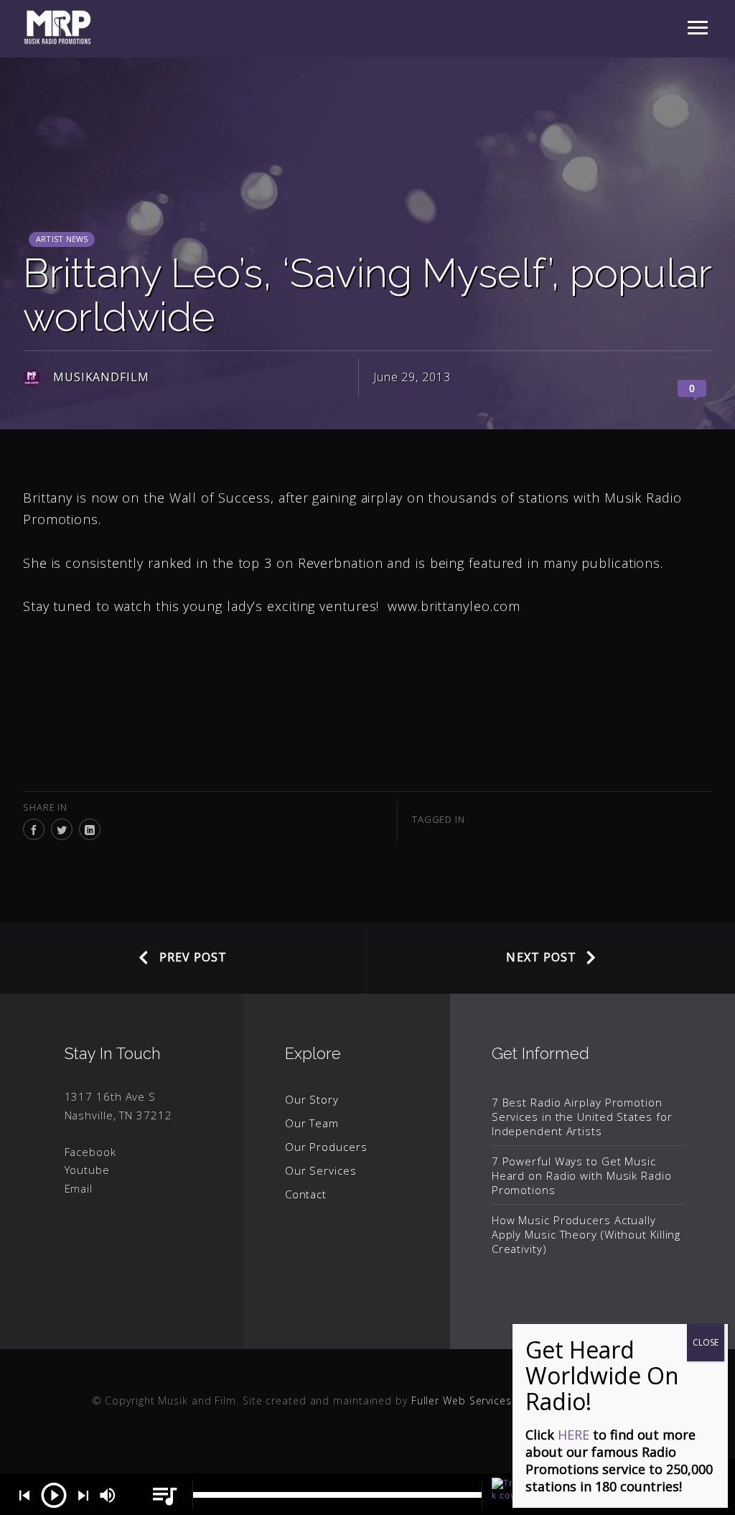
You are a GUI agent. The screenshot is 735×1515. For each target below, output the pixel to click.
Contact (306, 1194)
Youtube (87, 1169)
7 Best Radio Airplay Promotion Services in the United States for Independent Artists (582, 1116)
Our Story (312, 1099)
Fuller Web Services (461, 1400)
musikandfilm (101, 377)
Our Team (312, 1123)
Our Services (321, 1170)
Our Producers (326, 1146)
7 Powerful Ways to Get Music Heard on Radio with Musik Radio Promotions (582, 1175)
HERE (573, 1434)
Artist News (62, 238)
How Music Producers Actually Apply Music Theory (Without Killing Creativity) (586, 1234)
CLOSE (705, 1342)
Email (79, 1188)
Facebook (90, 1152)
